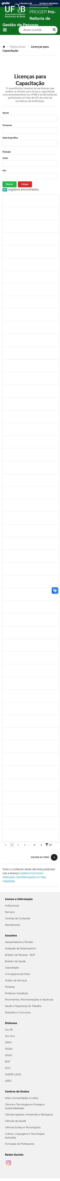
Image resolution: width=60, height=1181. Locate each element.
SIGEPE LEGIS (13, 1074)
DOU (7, 1068)
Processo (7, 125)
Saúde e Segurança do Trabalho (23, 1006)
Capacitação (12, 967)
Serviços (10, 912)
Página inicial (17, 46)
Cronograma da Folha (17, 974)
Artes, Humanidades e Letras (21, 1098)
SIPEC (8, 1080)
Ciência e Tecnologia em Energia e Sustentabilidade (25, 1106)
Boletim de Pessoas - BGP (20, 954)
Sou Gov (10, 1036)
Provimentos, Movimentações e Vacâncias (29, 999)
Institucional (12, 905)
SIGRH (8, 1048)
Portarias (10, 986)
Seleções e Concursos (18, 1012)
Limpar (24, 184)
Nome (5, 113)
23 (34, 845)
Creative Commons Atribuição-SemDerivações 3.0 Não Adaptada (24, 877)
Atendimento (12, 924)
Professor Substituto (16, 993)
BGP (7, 1061)
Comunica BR (25, 3)
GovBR (6, 3)
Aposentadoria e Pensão (19, 942)
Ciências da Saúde (15, 1120)
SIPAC (8, 1042)
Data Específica (10, 138)
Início (5, 158)
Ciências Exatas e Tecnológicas (22, 1127)
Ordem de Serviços (16, 980)
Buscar (9, 184)
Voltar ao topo (40, 857)
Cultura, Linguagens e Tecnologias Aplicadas (24, 1135)
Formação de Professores (19, 1143)
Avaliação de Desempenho (20, 948)
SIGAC (8, 1055)
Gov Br (9, 1029)
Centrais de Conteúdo (17, 918)
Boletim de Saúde (15, 961)
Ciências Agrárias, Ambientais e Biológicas (29, 1114)
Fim (4, 170)
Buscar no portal (33, 30)
